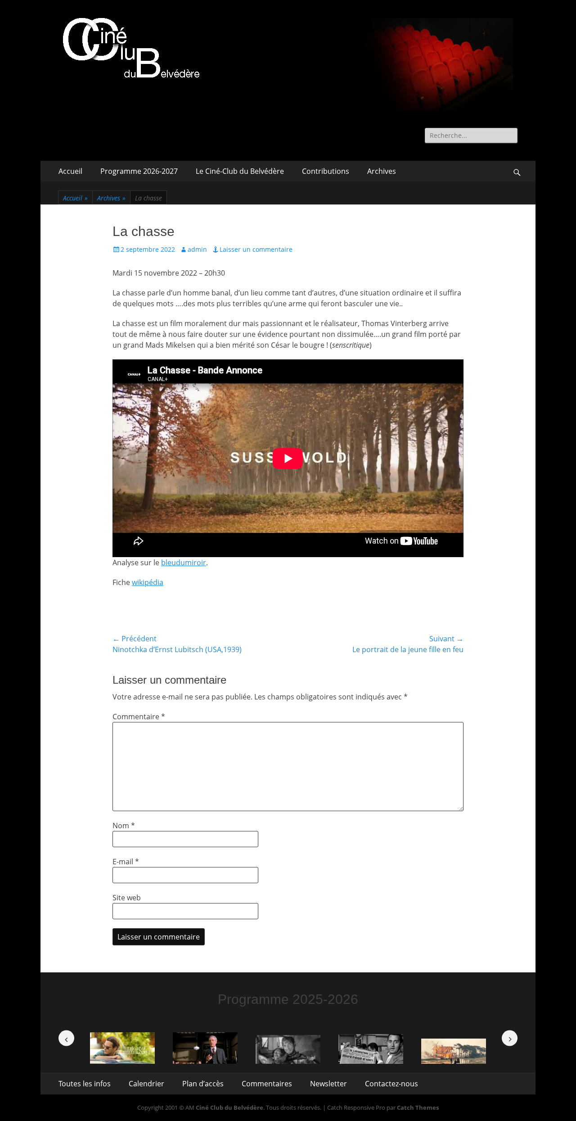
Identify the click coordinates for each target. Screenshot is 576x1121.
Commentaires (267, 1084)
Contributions (325, 171)
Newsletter (328, 1084)
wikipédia (147, 582)
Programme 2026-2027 (139, 171)
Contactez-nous (391, 1084)
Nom (123, 826)
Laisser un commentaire (256, 249)
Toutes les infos (84, 1084)
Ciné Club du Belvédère (229, 1107)
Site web (126, 898)
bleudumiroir (183, 562)
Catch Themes (418, 1107)
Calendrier (146, 1084)
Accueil (70, 171)
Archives (381, 171)
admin (197, 249)
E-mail (125, 862)
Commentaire (138, 717)
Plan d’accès (203, 1084)
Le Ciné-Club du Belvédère (240, 171)
